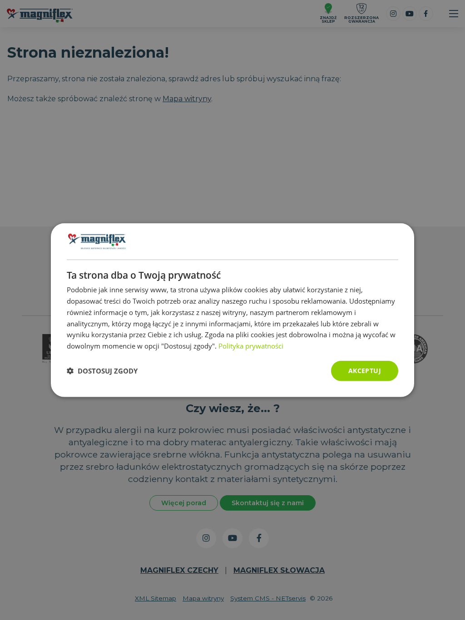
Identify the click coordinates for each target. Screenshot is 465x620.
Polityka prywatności (250, 345)
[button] (102, 371)
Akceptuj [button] (364, 370)
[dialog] (232, 310)
